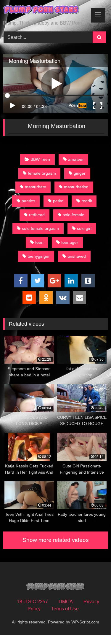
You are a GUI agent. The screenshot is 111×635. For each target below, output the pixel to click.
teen (39, 242)
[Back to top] (92, 617)
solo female (73, 214)
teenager (69, 242)
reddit (86, 200)
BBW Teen (40, 159)
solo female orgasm (40, 228)
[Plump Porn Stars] (45, 10)
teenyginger (39, 256)
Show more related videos (55, 540)
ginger (80, 173)
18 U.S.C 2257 (32, 601)
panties (28, 200)
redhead (37, 214)
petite (58, 200)
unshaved (76, 256)
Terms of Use (65, 608)
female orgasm (42, 173)
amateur (76, 159)
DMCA (66, 601)
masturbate (35, 186)
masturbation (76, 186)
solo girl (84, 228)
